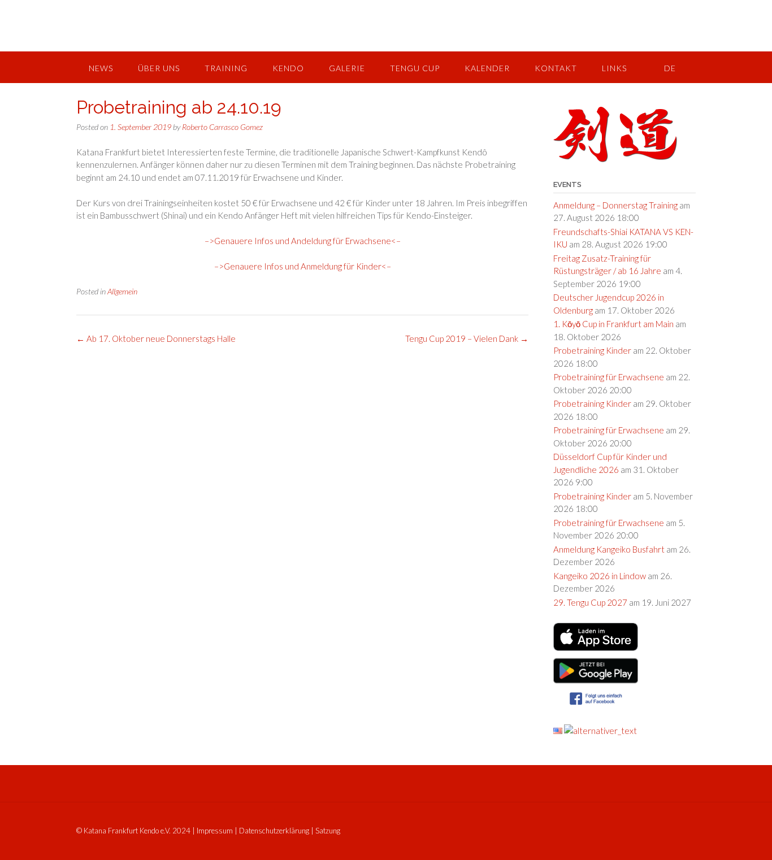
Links (614, 68)
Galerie (347, 68)
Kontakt (556, 68)
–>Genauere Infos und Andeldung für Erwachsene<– (303, 241)
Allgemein (122, 291)
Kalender (487, 68)
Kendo (288, 68)
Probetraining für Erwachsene (608, 377)
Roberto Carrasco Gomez (222, 127)
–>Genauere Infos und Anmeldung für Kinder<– (302, 266)
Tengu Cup (415, 68)
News (101, 68)
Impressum (215, 830)
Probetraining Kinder (592, 350)
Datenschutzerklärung (274, 830)
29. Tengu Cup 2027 (590, 602)
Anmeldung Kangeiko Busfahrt (609, 549)
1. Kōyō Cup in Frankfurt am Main (613, 324)
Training (226, 68)
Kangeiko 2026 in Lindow (599, 576)
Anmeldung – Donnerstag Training (615, 205)
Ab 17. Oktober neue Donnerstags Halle (156, 338)
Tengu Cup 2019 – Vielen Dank (466, 338)
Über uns (159, 68)
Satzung (327, 830)
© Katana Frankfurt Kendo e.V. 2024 (133, 830)
